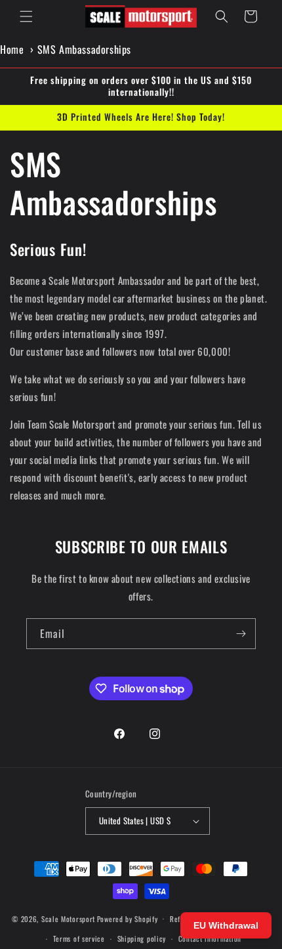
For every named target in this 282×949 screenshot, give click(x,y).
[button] (26, 16)
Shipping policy (142, 938)
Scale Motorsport (68, 918)
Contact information (209, 938)
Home (12, 49)
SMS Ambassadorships (84, 49)
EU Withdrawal (225, 925)
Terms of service (79, 938)
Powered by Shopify (127, 918)
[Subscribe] (240, 633)
